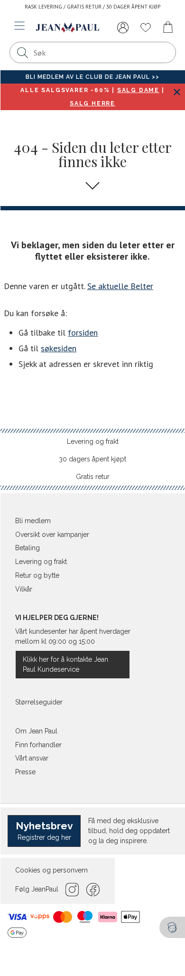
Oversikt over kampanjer (52, 534)
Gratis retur (93, 476)
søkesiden (58, 348)
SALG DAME (138, 90)
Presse (25, 772)
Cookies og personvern (51, 870)
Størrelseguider (39, 702)
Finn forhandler (38, 745)
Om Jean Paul (36, 731)
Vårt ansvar (31, 758)
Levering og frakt (93, 441)
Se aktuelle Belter (120, 286)
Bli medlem (33, 521)
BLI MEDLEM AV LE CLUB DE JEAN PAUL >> (92, 77)
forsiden (83, 332)
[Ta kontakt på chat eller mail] (172, 927)
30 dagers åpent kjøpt (92, 459)
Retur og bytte (37, 575)
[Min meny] (123, 27)
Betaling (27, 548)
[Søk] (22, 52)
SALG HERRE (92, 103)
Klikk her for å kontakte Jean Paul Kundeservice (65, 664)
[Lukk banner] (176, 92)
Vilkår (23, 589)
